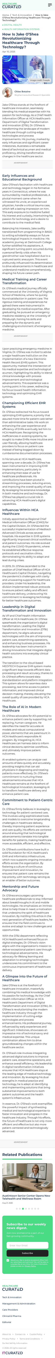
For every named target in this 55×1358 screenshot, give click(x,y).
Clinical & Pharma (11, 1316)
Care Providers (10, 1309)
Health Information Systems (22, 29)
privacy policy (30, 1266)
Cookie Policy (36, 1334)
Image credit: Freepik (40, 80)
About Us (6, 1334)
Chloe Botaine (22, 91)
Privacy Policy (8, 1339)
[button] (17, 1209)
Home (5, 15)
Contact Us (20, 1334)
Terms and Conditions (30, 1339)
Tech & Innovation (22, 15)
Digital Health (13, 24)
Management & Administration (18, 1303)
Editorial (6, 1322)
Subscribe (27, 1253)
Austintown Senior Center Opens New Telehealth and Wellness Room (26, 1197)
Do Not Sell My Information (14, 1343)
